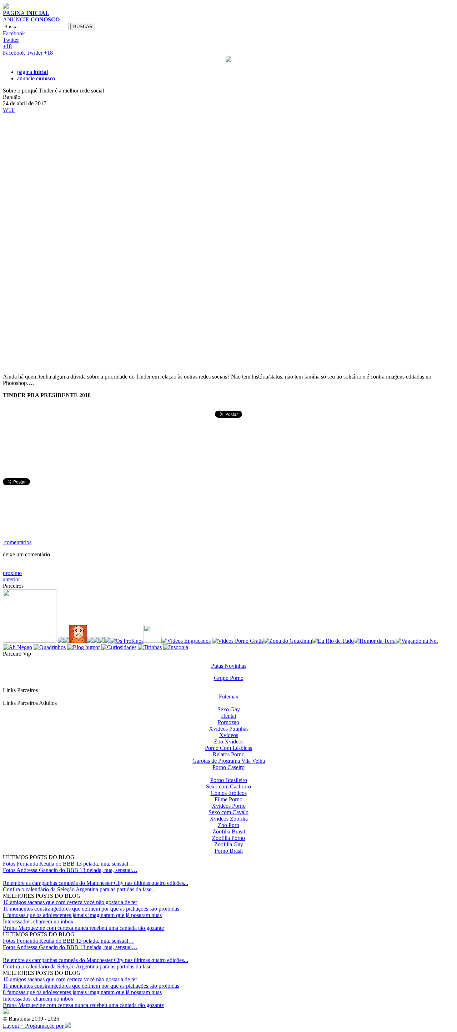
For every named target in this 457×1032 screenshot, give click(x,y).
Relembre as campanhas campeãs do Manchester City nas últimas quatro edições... (95, 883)
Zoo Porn (228, 825)
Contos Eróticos (229, 793)
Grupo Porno (228, 678)
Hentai (228, 716)
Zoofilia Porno (228, 838)
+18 (7, 46)
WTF (9, 110)
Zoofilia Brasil (228, 831)
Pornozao (228, 722)
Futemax (228, 696)
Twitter (11, 40)
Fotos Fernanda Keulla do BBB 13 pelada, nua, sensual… (68, 864)
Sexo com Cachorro (228, 786)
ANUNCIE (31, 19)
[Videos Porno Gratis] (237, 641)
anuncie (36, 78)
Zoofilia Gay (228, 844)
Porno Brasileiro (228, 780)
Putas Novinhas (228, 666)
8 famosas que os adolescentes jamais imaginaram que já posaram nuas (82, 915)
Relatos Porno (229, 754)
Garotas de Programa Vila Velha (228, 761)
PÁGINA (26, 13)
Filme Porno (228, 799)
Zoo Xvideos (228, 741)
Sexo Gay (228, 709)
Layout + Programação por (34, 1026)
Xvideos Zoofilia (229, 819)
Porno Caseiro (228, 767)
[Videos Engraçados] (186, 641)
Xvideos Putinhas (228, 729)
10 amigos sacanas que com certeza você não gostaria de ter (70, 902)
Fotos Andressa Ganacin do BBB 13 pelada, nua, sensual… (70, 870)
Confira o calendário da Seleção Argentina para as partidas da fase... (79, 889)
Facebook (14, 33)
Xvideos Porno (229, 806)
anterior (11, 579)
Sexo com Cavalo (228, 812)
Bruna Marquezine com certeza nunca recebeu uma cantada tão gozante (83, 928)
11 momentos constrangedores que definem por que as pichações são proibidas (91, 909)
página (32, 72)
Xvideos (228, 735)
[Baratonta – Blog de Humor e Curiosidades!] (6, 7)
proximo (12, 573)
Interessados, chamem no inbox (38, 921)
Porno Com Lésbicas (228, 748)
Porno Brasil (229, 851)
